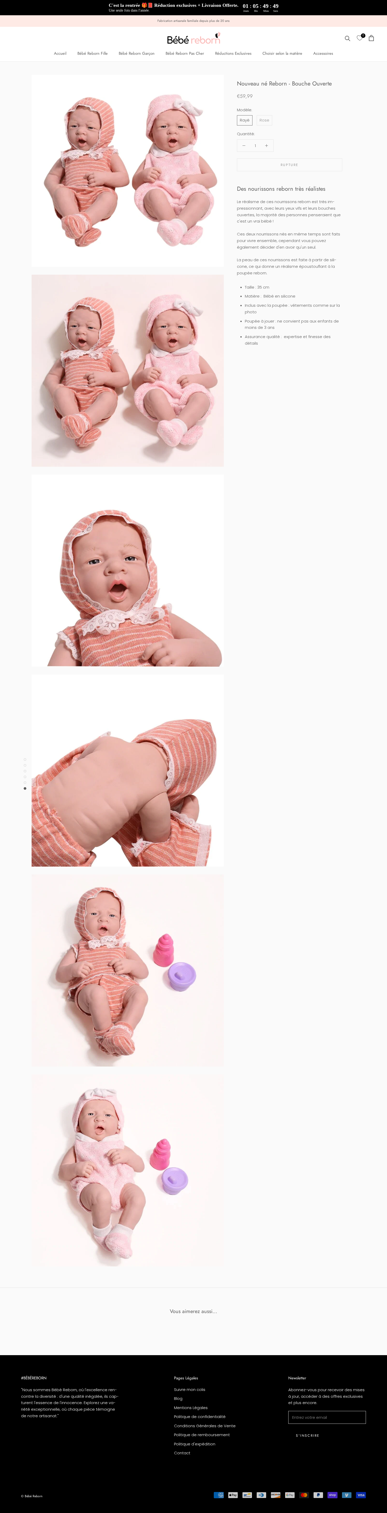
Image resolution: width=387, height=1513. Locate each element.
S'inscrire (308, 1435)
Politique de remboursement (202, 1434)
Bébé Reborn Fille (92, 53)
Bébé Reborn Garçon (137, 53)
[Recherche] (347, 38)
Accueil (60, 53)
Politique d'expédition (194, 1444)
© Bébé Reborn (31, 1496)
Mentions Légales (191, 1407)
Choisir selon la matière (282, 53)
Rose (264, 120)
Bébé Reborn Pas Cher (185, 53)
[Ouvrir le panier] (371, 38)
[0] (359, 38)
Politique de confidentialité (200, 1416)
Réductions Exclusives (233, 53)
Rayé (245, 120)
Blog (178, 1398)
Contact (182, 1453)
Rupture (290, 164)
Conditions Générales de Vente (205, 1426)
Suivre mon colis (189, 1389)
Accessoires (323, 53)
